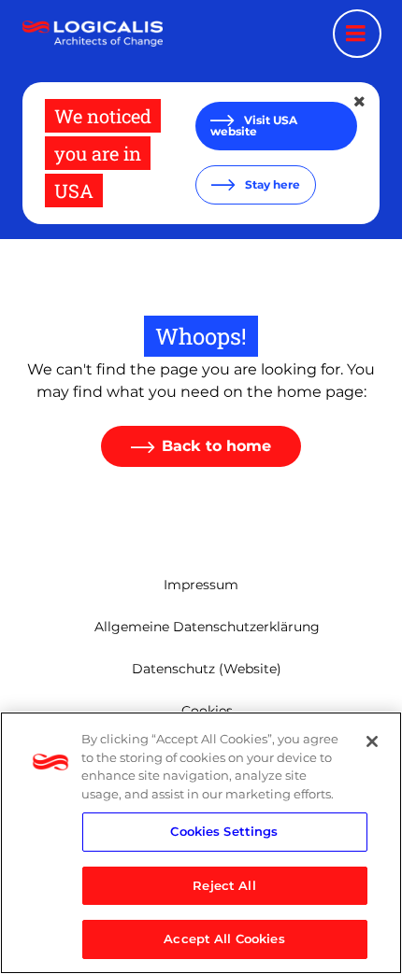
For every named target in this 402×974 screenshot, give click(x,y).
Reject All (224, 885)
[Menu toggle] (357, 33)
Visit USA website (253, 125)
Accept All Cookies (224, 938)
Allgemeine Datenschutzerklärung (207, 626)
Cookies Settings (224, 831)
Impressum (201, 584)
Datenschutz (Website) (206, 668)
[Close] (372, 741)
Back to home (216, 446)
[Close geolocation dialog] (361, 102)
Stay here (271, 184)
